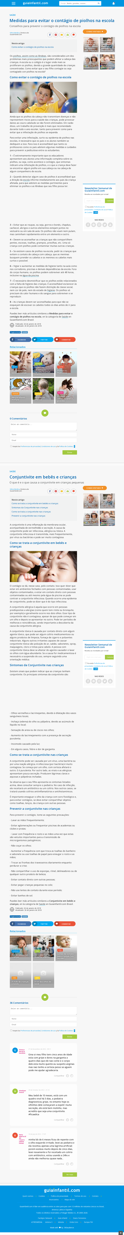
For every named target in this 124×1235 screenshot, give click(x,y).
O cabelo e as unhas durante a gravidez (64, 398)
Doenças (38, 364)
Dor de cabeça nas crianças (20, 956)
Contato (95, 1196)
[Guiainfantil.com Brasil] (35, 4)
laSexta (61, 1222)
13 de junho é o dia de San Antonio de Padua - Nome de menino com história (91, 45)
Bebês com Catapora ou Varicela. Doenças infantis (42, 370)
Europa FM (88, 1222)
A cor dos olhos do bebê (43, 982)
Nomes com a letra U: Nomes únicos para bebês (107, 64)
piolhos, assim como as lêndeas (29, 55)
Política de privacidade (60, 1196)
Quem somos (28, 1196)
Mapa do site (70, 1199)
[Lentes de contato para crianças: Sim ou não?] (66, 946)
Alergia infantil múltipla (18, 398)
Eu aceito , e (99, 209)
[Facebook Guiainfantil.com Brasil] (88, 225)
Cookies (42, 1196)
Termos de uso (80, 1196)
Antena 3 (48, 1222)
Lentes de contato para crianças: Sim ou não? (65, 956)
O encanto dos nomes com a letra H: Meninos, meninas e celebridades (107, 45)
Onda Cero (74, 1222)
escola (26, 179)
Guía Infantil (62, 1218)
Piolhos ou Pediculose (62, 371)
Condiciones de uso (48, 446)
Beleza (60, 393)
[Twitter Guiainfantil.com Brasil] (105, 225)
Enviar (69, 452)
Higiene (60, 367)
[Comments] (73, 35)
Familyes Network (45, 1218)
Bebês (37, 978)
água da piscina (31, 275)
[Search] (98, 3)
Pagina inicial (15, 332)
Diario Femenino (79, 1218)
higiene (51, 290)
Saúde (13, 15)
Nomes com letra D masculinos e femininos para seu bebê (91, 63)
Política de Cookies (66, 446)
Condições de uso (100, 210)
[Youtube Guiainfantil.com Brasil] (110, 225)
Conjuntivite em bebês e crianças (19, 371)
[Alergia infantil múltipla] (20, 389)
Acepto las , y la (43, 446)
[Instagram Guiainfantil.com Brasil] (99, 225)
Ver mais (69, 1175)
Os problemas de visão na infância (42, 956)
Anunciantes (54, 1199)
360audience (69, 1227)
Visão (37, 951)
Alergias (15, 394)
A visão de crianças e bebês (20, 982)
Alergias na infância (40, 398)
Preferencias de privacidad (31, 446)
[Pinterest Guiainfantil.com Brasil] (93, 225)
